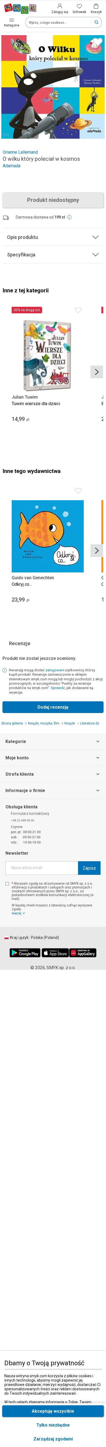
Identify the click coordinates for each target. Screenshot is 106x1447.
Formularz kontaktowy (30, 813)
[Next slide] (96, 371)
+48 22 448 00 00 (22, 820)
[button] (53, 1439)
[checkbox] (7, 883)
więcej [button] (16, 913)
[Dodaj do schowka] (96, 40)
